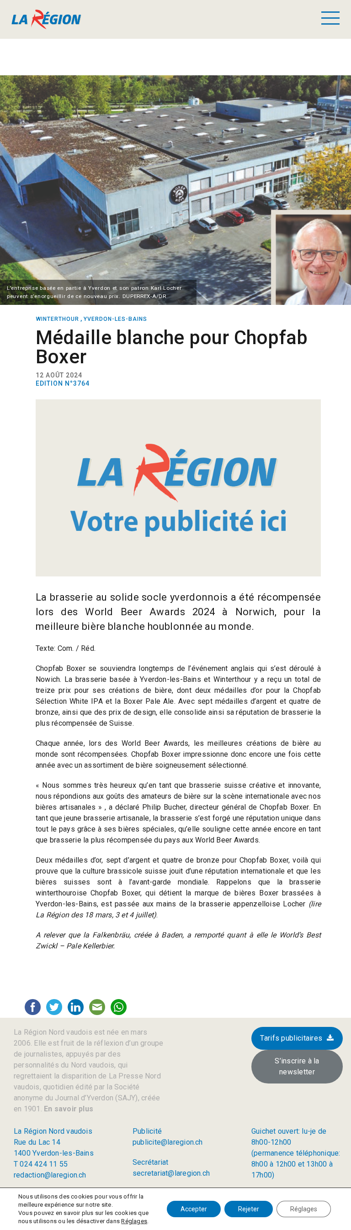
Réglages (134, 1221)
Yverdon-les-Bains (115, 319)
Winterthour (57, 319)
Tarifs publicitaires (291, 1038)
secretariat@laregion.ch (171, 1173)
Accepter (194, 1209)
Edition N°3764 (63, 383)
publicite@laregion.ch (168, 1142)
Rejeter (248, 1209)
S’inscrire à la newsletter (297, 1066)
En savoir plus (67, 1108)
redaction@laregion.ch (50, 1175)
